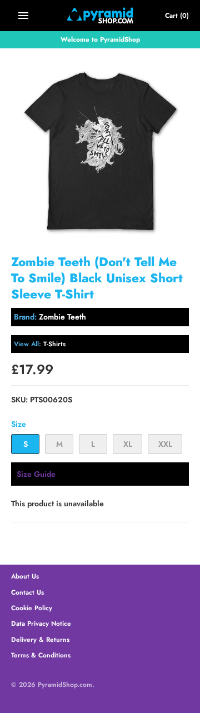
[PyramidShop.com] (100, 15)
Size (18, 424)
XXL (165, 444)
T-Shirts (54, 343)
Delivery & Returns (40, 639)
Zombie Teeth (62, 316)
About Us (25, 576)
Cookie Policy (31, 607)
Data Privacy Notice (41, 623)
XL (127, 444)
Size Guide (36, 474)
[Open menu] (23, 15)
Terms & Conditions (41, 655)
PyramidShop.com (65, 684)
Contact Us (27, 592)
